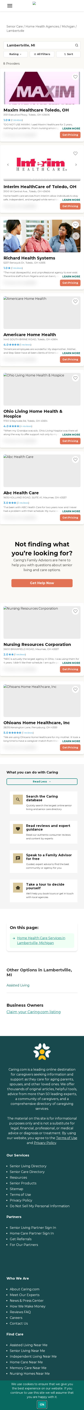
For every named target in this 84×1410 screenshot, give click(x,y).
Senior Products (23, 1183)
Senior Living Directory (28, 1166)
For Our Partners (24, 1245)
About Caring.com (24, 1289)
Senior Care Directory (27, 1172)
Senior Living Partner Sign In (33, 1228)
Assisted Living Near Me (29, 1345)
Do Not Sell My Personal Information (40, 1206)
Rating (14, 54)
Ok (42, 1404)
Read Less (40, 781)
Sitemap (16, 1189)
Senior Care (15, 26)
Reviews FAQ (20, 1312)
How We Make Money (27, 1306)
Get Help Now (42, 583)
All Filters (43, 54)
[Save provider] (75, 76)
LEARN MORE (71, 128)
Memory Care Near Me (28, 1368)
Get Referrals (20, 1239)
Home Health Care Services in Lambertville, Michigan (41, 940)
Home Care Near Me (26, 1362)
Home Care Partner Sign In (32, 1233)
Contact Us (19, 1323)
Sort (70, 54)
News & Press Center (27, 1301)
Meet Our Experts (24, 1295)
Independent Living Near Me (33, 1356)
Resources (18, 1177)
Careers (16, 1318)
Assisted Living (18, 985)
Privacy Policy (45, 1143)
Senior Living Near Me (27, 1351)
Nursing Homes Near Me (30, 1374)
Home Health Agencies (42, 26)
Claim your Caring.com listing (34, 1012)
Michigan (68, 26)
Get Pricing (70, 134)
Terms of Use (66, 1138)
